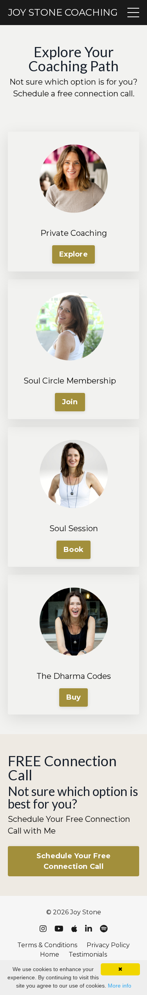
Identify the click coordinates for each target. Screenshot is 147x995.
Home (49, 954)
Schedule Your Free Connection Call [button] (73, 861)
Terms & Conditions (47, 945)
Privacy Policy (108, 945)
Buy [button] (73, 697)
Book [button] (73, 549)
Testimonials (88, 954)
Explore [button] (73, 254)
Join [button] (70, 402)
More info (119, 985)
